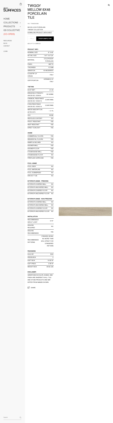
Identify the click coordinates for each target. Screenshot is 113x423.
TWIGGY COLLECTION (35, 30)
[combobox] (12, 417)
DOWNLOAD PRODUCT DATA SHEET (40, 32)
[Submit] (20, 417)
